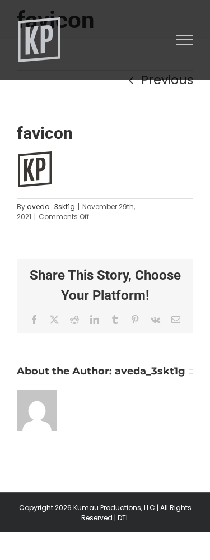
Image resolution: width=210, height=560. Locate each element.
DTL (123, 517)
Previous (167, 80)
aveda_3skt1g (51, 206)
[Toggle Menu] (185, 40)
